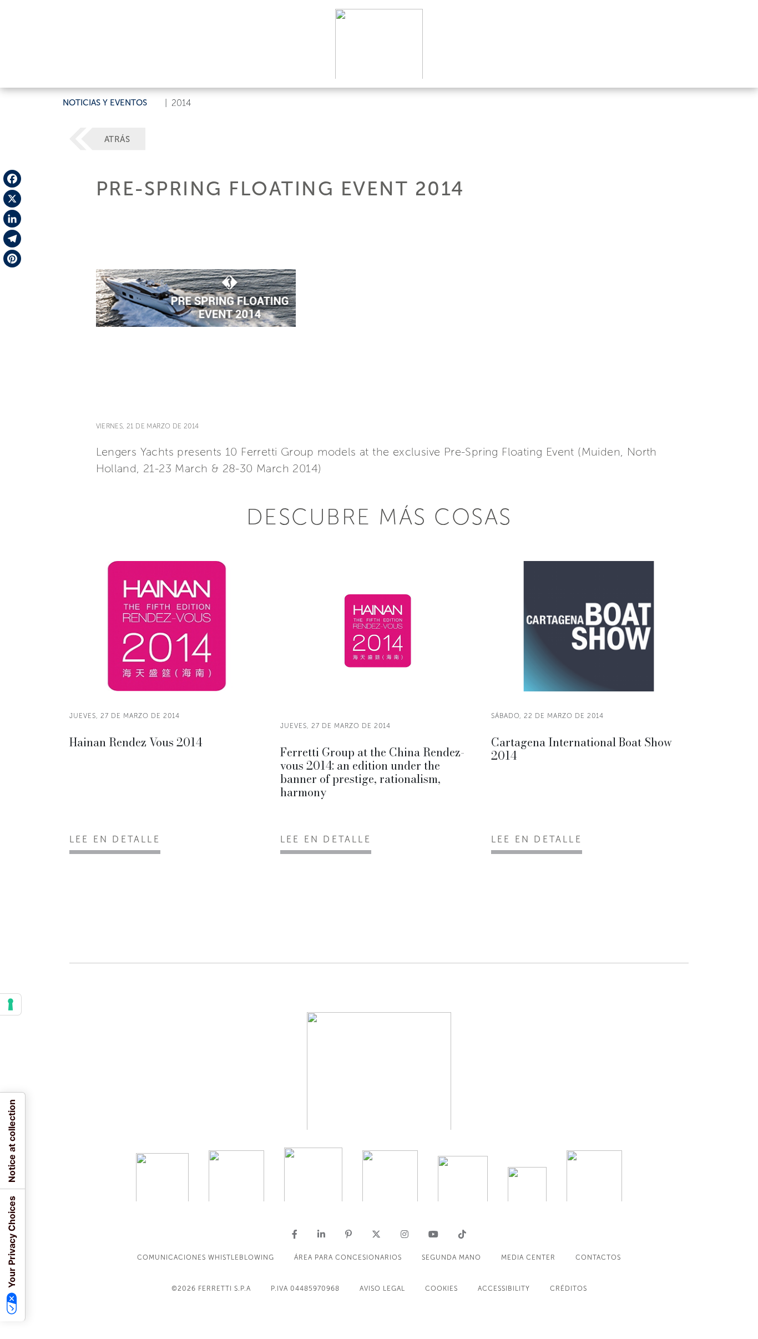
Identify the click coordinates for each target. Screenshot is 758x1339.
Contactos (598, 1257)
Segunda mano (451, 1257)
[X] (12, 199)
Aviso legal (382, 1288)
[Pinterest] (12, 259)
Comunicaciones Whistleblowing (205, 1257)
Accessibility (504, 1288)
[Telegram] (12, 239)
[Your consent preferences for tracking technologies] (10, 1004)
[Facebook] (12, 179)
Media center (528, 1257)
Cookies (441, 1288)
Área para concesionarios (348, 1257)
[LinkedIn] (12, 219)
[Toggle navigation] (737, 68)
